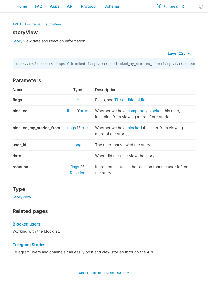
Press (109, 273)
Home (21, 6)
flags (71, 110)
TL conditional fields (132, 99)
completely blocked (145, 110)
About (84, 273)
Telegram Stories (29, 244)
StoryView (22, 196)
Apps (54, 6)
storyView (54, 24)
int (77, 155)
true (84, 110)
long (77, 144)
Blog (97, 273)
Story (17, 41)
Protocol (89, 6)
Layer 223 (177, 53)
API (70, 6)
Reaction (77, 172)
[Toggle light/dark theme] (201, 6)
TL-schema (31, 24)
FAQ (38, 6)
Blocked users (26, 224)
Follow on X (173, 6)
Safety (123, 273)
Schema (111, 6)
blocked (135, 127)
